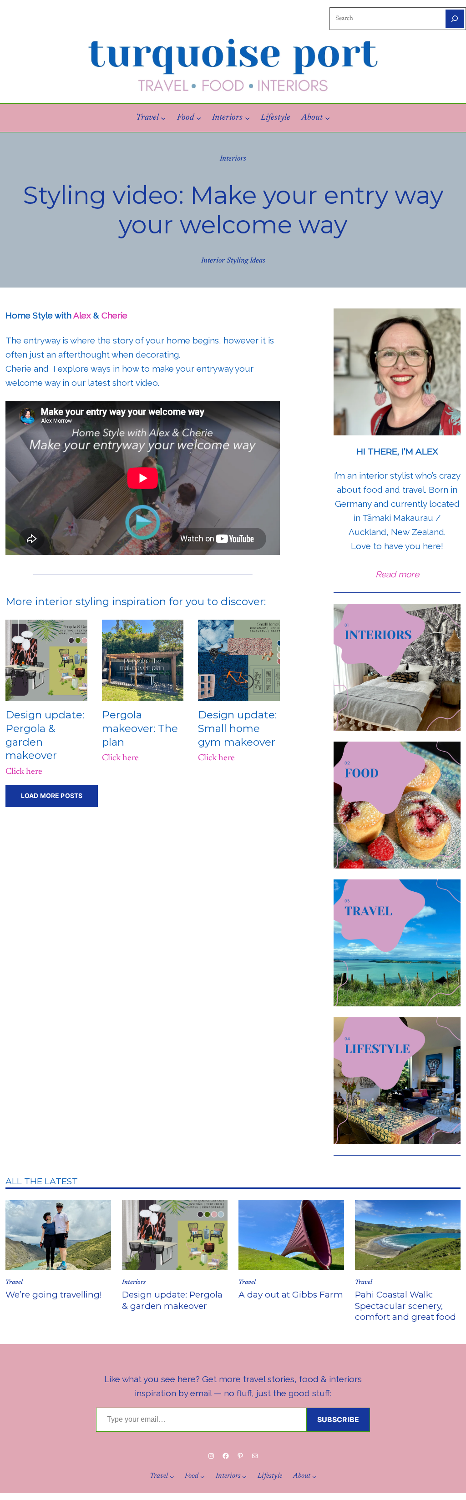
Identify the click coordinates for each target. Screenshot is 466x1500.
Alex (82, 315)
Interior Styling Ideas (233, 260)
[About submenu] (327, 117)
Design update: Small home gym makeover (237, 728)
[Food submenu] (198, 117)
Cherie (114, 315)
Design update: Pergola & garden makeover (172, 1300)
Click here (23, 772)
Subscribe (338, 1419)
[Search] (455, 19)
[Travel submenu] (163, 117)
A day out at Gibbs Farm (290, 1294)
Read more (397, 574)
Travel (14, 1282)
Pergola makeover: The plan (140, 728)
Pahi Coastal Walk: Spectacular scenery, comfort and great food (405, 1305)
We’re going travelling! (53, 1294)
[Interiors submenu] (247, 117)
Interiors (233, 158)
